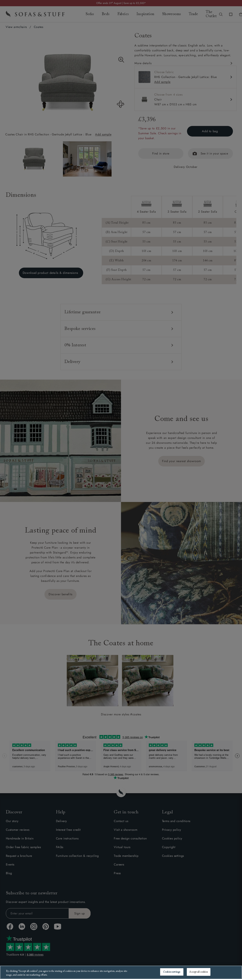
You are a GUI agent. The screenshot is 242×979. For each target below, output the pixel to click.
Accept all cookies (198, 972)
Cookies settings (171, 972)
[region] (121, 972)
